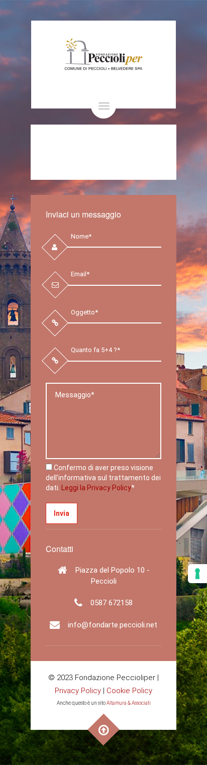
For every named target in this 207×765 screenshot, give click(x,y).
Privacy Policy (78, 690)
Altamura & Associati (129, 703)
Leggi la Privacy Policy (96, 488)
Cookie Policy (129, 690)
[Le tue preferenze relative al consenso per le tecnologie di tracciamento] (197, 573)
